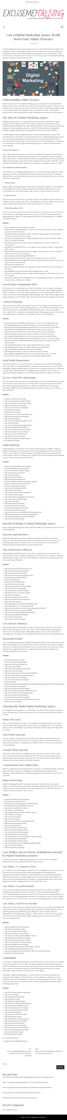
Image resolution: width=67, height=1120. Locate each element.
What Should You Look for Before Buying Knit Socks (20, 1098)
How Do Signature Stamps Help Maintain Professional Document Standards (27, 1087)
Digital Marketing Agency (19, 1041)
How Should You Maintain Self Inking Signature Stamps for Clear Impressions (28, 1077)
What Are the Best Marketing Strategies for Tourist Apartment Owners (49, 1051)
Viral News (34, 1117)
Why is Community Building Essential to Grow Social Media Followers (25, 1082)
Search (5, 1064)
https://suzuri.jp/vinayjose (13, 601)
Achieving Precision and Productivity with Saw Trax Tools (21, 1092)
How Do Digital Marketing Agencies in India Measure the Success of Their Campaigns (19, 1052)
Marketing (14, 1038)
